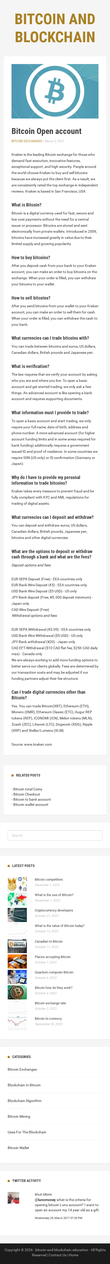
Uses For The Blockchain (27, 1132)
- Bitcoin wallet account (30, 804)
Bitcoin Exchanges (27, 141)
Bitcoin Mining (19, 1116)
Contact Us (58, 1255)
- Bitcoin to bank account (31, 799)
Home (73, 1255)
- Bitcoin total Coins (27, 789)
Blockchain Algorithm (24, 1101)
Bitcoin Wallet (18, 1148)
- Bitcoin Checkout (26, 794)
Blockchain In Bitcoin (24, 1085)
